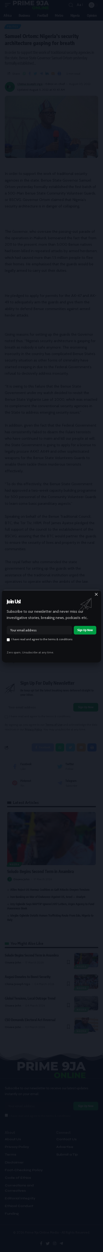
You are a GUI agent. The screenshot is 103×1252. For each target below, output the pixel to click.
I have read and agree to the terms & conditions (41, 639)
